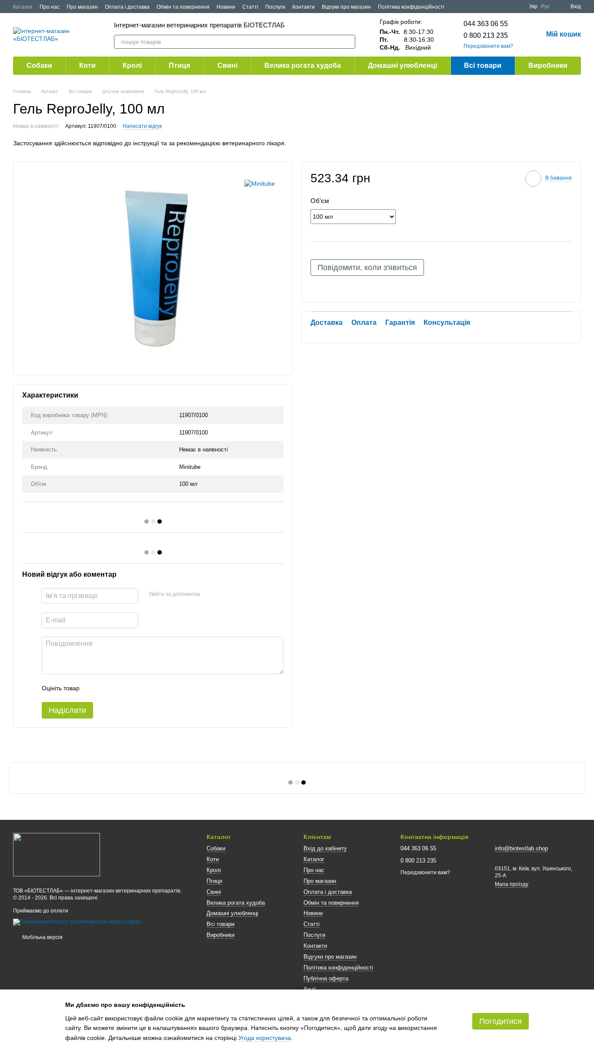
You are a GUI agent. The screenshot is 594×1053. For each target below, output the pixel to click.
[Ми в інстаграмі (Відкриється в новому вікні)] (517, 6)
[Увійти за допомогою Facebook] (209, 594)
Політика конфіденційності (411, 7)
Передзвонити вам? (488, 46)
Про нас (50, 7)
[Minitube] (259, 183)
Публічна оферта (326, 978)
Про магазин (82, 7)
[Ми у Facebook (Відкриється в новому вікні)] (496, 6)
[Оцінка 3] (122, 688)
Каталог (23, 7)
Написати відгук (142, 126)
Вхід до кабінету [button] (325, 848)
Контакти (303, 7)
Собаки (39, 65)
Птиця (179, 65)
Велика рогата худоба (302, 65)
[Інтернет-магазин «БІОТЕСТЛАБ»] (56, 854)
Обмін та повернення (183, 7)
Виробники (547, 65)
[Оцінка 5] (150, 688)
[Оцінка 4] (136, 688)
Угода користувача (264, 1037)
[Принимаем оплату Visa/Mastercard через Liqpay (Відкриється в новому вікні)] (76, 922)
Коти (87, 65)
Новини (226, 7)
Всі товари (482, 65)
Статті (250, 7)
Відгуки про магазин (346, 7)
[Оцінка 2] (108, 688)
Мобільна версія (42, 937)
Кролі (132, 65)
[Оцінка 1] (94, 688)
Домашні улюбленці (402, 65)
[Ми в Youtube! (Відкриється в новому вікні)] (506, 6)
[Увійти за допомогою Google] (223, 594)
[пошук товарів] (348, 42)
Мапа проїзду (511, 884)
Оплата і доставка (127, 7)
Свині (227, 65)
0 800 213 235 (486, 35)
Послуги (275, 7)
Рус (545, 6)
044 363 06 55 (486, 23)
